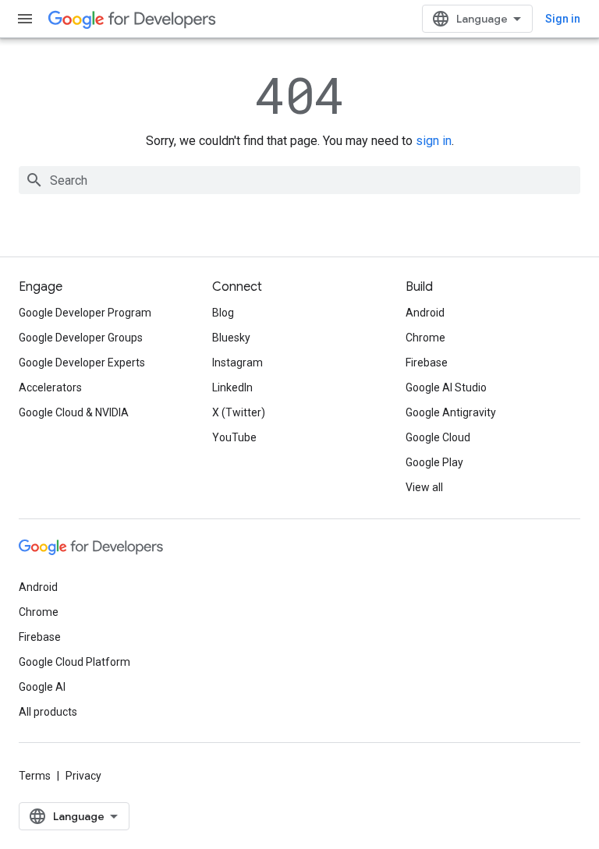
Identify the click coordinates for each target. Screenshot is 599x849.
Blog (223, 312)
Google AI (42, 687)
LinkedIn (232, 387)
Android (425, 312)
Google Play (434, 462)
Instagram (237, 362)
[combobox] (299, 180)
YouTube (234, 437)
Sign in (562, 18)
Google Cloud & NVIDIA (74, 412)
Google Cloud (438, 437)
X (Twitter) (238, 412)
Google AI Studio (446, 387)
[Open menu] (25, 18)
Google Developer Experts (82, 362)
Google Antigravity (451, 412)
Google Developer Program (85, 312)
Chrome (425, 337)
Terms (35, 775)
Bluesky (231, 337)
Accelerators (50, 387)
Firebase (427, 362)
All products (48, 712)
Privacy (83, 775)
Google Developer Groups (81, 337)
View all (424, 487)
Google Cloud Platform (74, 662)
